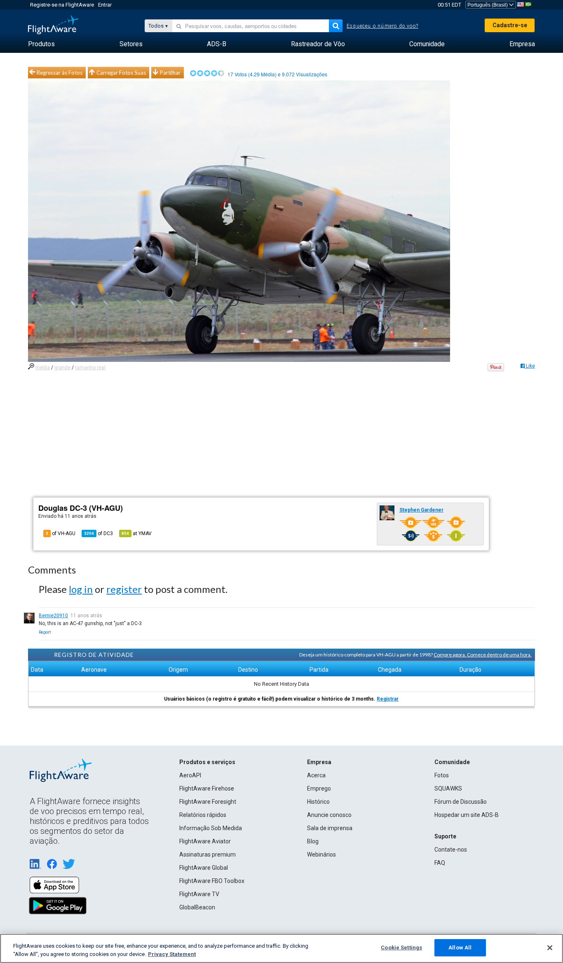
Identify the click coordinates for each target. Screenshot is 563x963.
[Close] (550, 948)
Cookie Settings (401, 947)
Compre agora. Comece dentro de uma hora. (483, 654)
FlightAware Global (203, 867)
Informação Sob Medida (210, 828)
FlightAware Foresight (207, 801)
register (124, 589)
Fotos (441, 775)
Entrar (105, 5)
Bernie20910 (53, 615)
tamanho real (90, 368)
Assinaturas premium (207, 854)
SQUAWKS (448, 788)
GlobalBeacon (197, 907)
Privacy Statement (172, 954)
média (42, 368)
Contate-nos (450, 849)
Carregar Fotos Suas (121, 72)
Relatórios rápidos (202, 815)
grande (62, 368)
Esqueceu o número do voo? (382, 26)
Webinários (321, 854)
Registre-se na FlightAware (62, 5)
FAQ (439, 862)
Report (45, 632)
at (137, 533)
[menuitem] (41, 44)
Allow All (460, 947)
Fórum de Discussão (460, 801)
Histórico (318, 801)
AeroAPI (190, 775)
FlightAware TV (199, 894)
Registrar (388, 699)
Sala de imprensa (329, 828)
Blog (313, 841)
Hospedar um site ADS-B (466, 815)
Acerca (316, 775)
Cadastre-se (510, 25)
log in (81, 589)
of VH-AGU (60, 533)
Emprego (319, 788)
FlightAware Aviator (205, 841)
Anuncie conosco (329, 815)
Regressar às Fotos (59, 72)
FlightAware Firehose (206, 788)
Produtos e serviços (207, 762)
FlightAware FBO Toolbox (211, 881)
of (98, 533)
